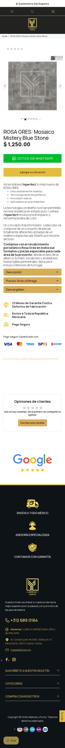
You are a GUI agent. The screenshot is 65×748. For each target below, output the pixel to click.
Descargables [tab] (15, 289)
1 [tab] (25, 119)
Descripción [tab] (13, 272)
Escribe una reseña (32, 422)
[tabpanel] (32, 84)
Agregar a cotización (32, 172)
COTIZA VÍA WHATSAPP (35, 158)
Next (60, 86)
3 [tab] (30, 119)
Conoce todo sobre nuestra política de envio (31, 359)
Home (4, 36)
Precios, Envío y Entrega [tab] (21, 281)
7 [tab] (40, 119)
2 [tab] (28, 119)
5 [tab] (35, 119)
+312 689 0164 (24, 620)
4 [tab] (32, 119)
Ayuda (62, 716)
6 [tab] (37, 119)
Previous (5, 86)
